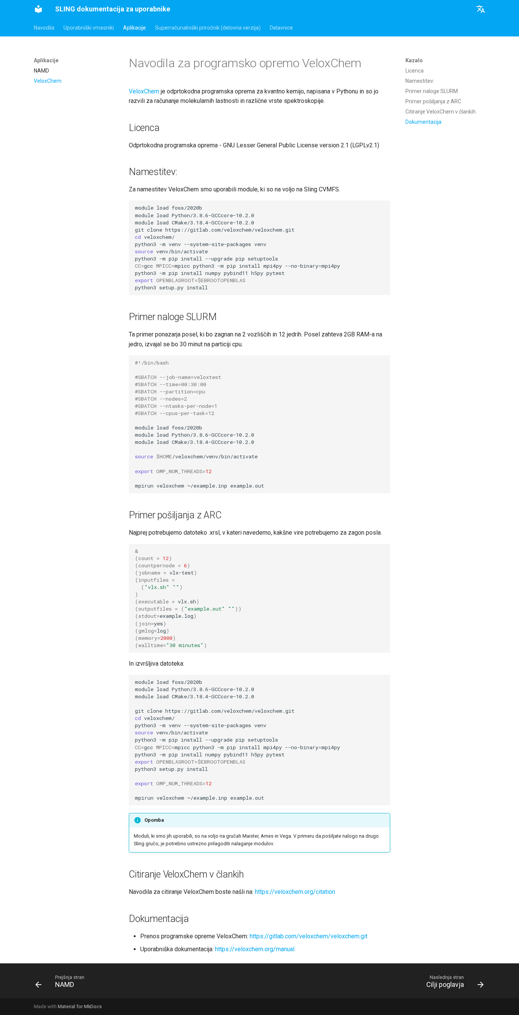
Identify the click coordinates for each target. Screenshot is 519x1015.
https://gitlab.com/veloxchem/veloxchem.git (308, 936)
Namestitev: (419, 81)
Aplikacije (134, 28)
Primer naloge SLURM (431, 91)
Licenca (414, 71)
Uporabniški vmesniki (88, 28)
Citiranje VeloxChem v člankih (440, 112)
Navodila (44, 28)
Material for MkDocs (80, 1006)
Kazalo (414, 60)
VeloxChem (144, 91)
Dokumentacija (423, 122)
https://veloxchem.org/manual (254, 949)
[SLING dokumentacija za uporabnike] (38, 9)
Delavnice (281, 28)
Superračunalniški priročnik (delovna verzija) (208, 28)
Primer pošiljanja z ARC (433, 101)
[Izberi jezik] (480, 9)
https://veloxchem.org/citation (295, 891)
